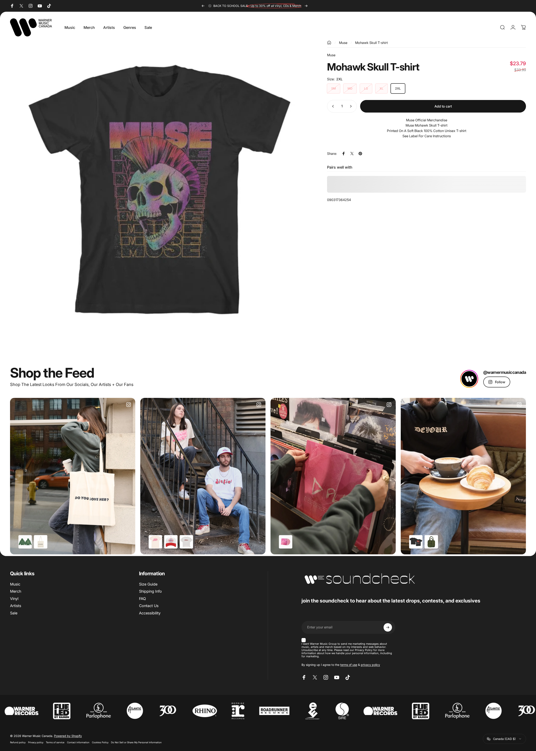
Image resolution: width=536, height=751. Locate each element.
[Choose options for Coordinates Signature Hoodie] (25, 542)
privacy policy (370, 664)
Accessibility (150, 613)
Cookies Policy (100, 742)
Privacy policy (35, 742)
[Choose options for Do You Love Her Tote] (40, 542)
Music (15, 584)
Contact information (78, 742)
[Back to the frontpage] (329, 43)
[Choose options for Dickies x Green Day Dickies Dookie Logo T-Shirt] (186, 542)
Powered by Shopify (68, 736)
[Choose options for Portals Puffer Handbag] (431, 542)
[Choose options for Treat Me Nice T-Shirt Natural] (155, 542)
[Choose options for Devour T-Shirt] (416, 542)
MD (350, 88)
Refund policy (18, 742)
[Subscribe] (388, 627)
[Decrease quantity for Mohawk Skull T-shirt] (332, 106)
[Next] (306, 6)
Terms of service (55, 742)
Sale (13, 613)
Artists (15, 606)
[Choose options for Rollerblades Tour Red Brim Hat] (171, 542)
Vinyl (14, 598)
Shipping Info (150, 591)
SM (333, 88)
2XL (398, 88)
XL (381, 88)
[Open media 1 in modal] (159, 189)
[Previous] (203, 6)
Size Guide (148, 584)
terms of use (348, 664)
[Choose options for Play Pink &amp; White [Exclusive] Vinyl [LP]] (285, 542)
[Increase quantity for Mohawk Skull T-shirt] (352, 106)
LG (366, 88)
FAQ (142, 598)
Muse (343, 43)
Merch (15, 591)
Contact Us (148, 606)
